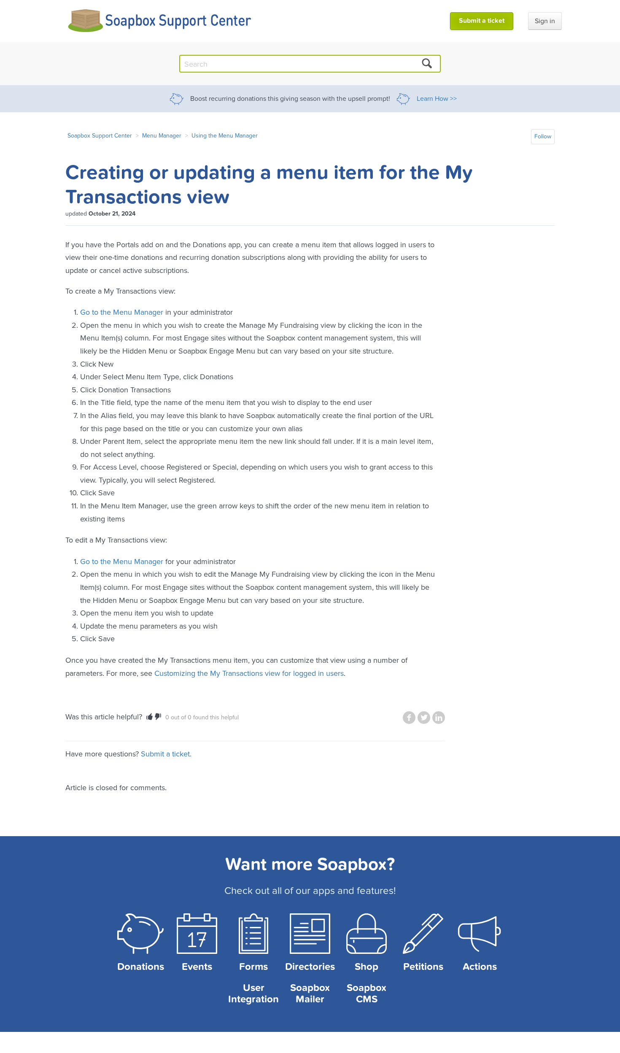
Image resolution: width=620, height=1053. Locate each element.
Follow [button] (542, 136)
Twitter (424, 717)
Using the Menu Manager (224, 135)
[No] (158, 717)
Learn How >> (437, 98)
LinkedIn (438, 717)
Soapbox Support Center (99, 135)
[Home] (160, 21)
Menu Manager (161, 135)
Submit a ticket (481, 20)
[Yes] (149, 717)
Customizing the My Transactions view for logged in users (249, 673)
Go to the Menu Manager (121, 312)
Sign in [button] (545, 21)
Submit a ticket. (166, 753)
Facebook (409, 717)
